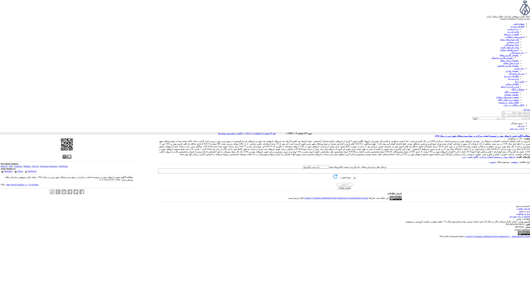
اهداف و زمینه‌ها (511, 34)
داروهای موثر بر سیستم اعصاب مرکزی (497, 157)
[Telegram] (69, 191)
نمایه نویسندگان (512, 45)
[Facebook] (81, 191)
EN (525, 110)
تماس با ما (519, 81)
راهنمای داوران (512, 71)
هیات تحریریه (513, 31)
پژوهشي (515, 162)
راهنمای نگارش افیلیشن (508, 66)
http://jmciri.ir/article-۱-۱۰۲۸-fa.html (22, 184)
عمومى (492, 162)
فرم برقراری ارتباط (510, 87)
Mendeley (8, 171)
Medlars (27, 166)
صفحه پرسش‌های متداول (507, 97)
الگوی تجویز (472, 157)
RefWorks (63, 166)
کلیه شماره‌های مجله (509, 39)
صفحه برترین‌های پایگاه (508, 100)
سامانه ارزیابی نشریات (519, 216)
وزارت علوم (524, 211)
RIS (11, 166)
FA (528, 110)
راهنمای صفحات (511, 94)
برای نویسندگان (517, 52)
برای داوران (519, 68)
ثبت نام (521, 126)
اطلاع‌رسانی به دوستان (508, 102)
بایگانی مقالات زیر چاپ (513, 105)
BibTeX (4, 166)
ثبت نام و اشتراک (516, 73)
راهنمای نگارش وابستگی (502, 58)
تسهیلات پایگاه (518, 89)
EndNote (18, 166)
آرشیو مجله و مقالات (515, 37)
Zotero (20, 171)
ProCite (35, 166)
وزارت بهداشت (523, 214)
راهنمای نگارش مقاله (509, 55)
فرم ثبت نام (513, 79)
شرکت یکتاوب (523, 208)
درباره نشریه (513, 29)
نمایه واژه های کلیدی (509, 47)
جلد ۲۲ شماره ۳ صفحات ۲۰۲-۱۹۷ (260, 133)
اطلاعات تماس (512, 84)
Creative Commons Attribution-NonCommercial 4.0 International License (336, 198)
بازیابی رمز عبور (517, 128)
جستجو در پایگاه (511, 92)
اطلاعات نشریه (517, 26)
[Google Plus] (58, 191)
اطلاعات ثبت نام (511, 76)
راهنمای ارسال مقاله (509, 60)
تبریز (464, 157)
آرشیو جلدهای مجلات (509, 50)
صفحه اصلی (518, 24)
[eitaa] (52, 191)
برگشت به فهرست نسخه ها (230, 133)
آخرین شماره (513, 42)
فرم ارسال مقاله (511, 63)
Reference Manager (48, 166)
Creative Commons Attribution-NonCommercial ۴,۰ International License (498, 236)
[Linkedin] (64, 191)
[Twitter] (75, 191)
